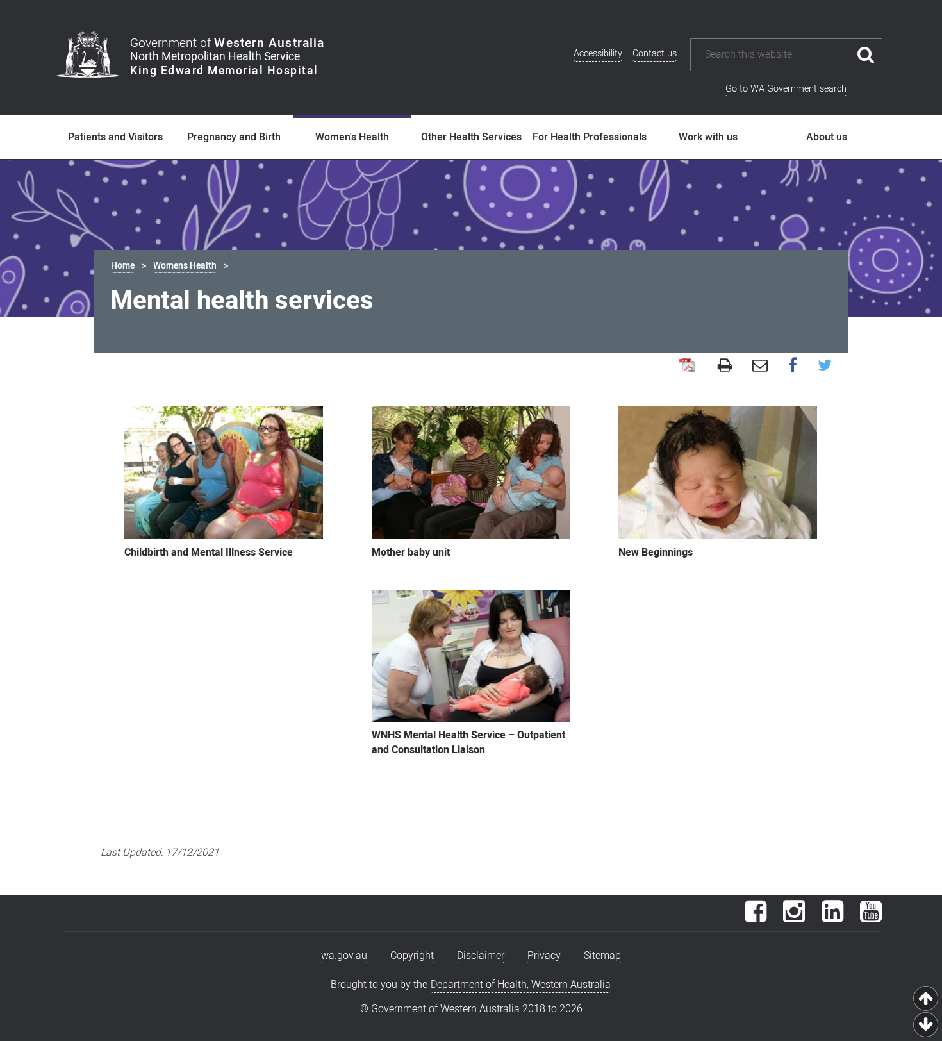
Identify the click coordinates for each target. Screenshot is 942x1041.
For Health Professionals (590, 137)
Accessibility (598, 53)
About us (826, 137)
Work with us (708, 137)
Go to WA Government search (786, 89)
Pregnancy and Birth (234, 137)
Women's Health (352, 137)
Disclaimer (480, 955)
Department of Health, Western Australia (521, 984)
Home (123, 265)
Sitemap (602, 955)
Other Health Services (471, 137)
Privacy (544, 955)
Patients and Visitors (115, 137)
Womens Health (185, 265)
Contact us (654, 53)
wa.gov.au (344, 955)
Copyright (412, 955)
